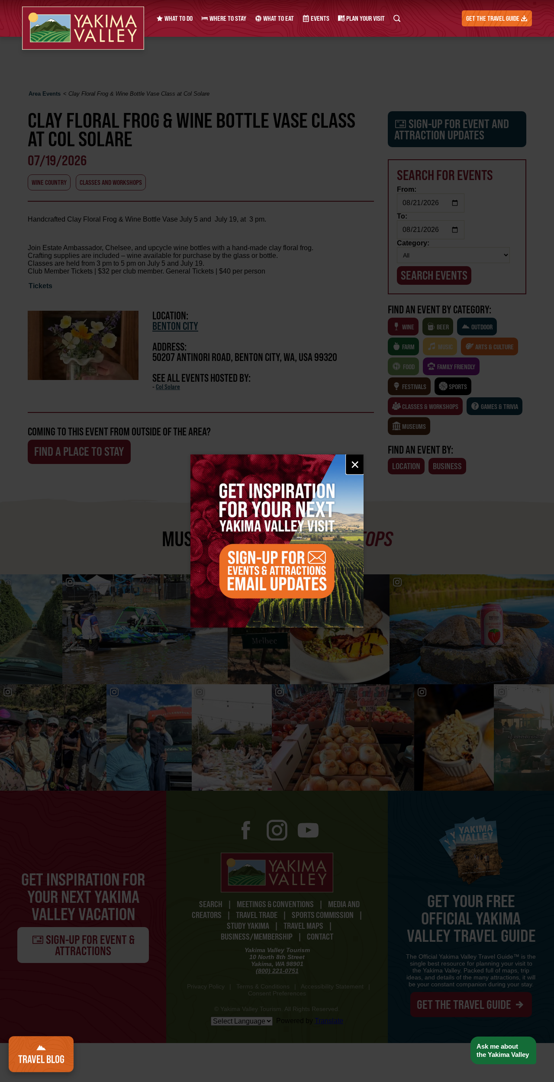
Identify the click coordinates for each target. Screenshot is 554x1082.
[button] (503, 1051)
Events (319, 18)
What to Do (178, 18)
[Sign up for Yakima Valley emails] (277, 541)
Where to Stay (227, 18)
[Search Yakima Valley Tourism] (397, 18)
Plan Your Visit (365, 18)
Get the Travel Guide (493, 18)
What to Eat (278, 18)
